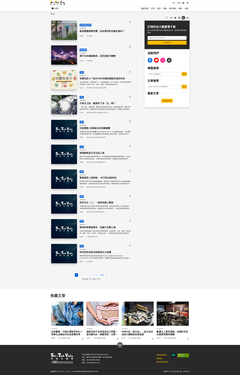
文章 (153, 8)
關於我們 (145, 8)
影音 (159, 8)
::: (171, 2)
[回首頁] (57, 3)
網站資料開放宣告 (162, 362)
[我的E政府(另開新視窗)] (173, 355)
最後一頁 (104, 275)
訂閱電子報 (167, 42)
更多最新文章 (167, 101)
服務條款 (159, 358)
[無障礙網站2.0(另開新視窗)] (183, 355)
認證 (186, 8)
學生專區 (172, 8)
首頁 (53, 14)
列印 (187, 18)
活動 (165, 8)
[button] (187, 3)
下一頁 (95, 275)
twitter (171, 18)
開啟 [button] (120, 345)
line (178, 18)
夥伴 (180, 8)
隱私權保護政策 (161, 355)
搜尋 (184, 74)
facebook (167, 18)
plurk (175, 18)
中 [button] (183, 18)
